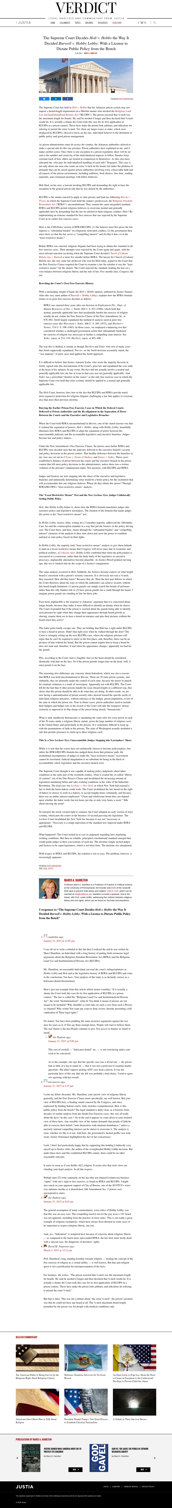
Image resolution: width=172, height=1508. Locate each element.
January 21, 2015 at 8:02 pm (58, 1201)
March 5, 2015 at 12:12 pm (58, 1250)
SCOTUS (50, 869)
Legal (45, 869)
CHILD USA (112, 891)
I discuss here (68, 552)
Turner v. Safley (106, 457)
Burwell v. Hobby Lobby (83, 295)
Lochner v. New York (82, 785)
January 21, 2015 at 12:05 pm (59, 940)
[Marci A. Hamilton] (49, 888)
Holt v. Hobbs (79, 107)
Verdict (86, 7)
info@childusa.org (83, 894)
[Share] (44, 98)
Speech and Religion (125, 99)
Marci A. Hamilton (90, 53)
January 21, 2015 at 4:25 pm (58, 1085)
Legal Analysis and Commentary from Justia (86, 19)
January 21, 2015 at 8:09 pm (63, 1041)
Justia (24, 22)
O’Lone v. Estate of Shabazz (78, 457)
